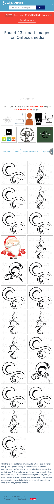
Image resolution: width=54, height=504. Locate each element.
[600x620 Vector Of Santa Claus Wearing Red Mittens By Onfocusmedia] (13, 249)
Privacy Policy (9, 499)
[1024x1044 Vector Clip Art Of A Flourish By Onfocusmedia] (13, 273)
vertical (46, 151)
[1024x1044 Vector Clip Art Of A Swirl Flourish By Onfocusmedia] (13, 174)
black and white (30, 151)
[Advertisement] (27, 70)
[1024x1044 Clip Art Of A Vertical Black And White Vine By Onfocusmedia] (40, 174)
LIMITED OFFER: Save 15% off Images (26, 107)
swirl (17, 151)
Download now (27, 20)
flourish (6, 151)
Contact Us (23, 499)
